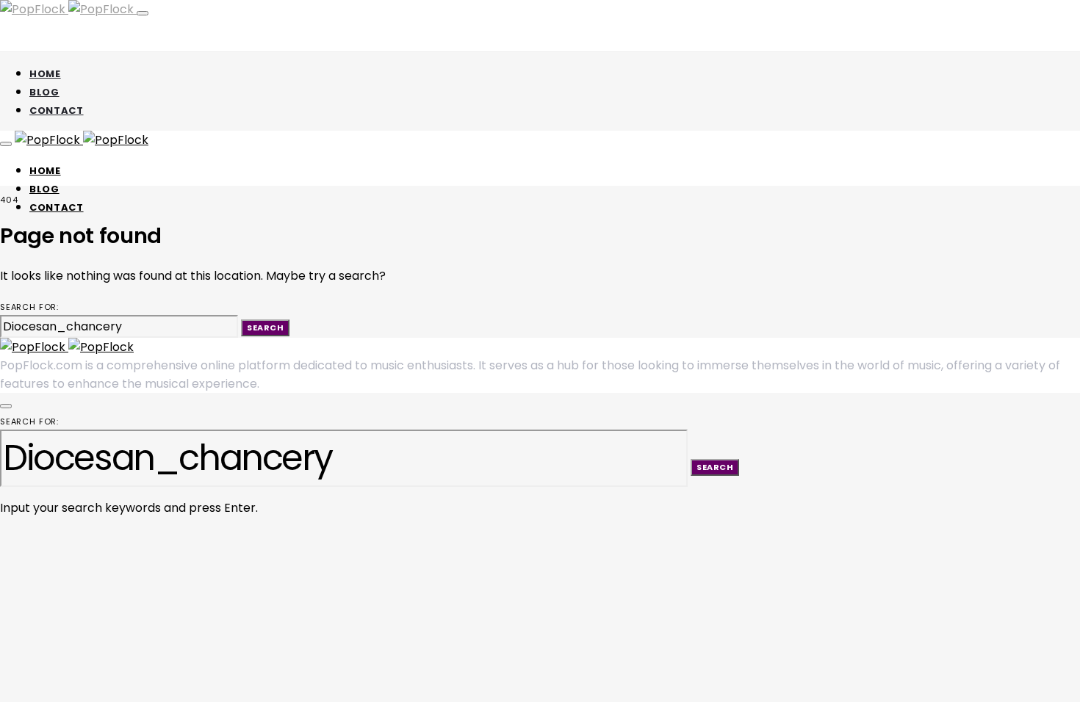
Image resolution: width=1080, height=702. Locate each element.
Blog (44, 92)
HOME (45, 74)
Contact (56, 110)
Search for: (29, 307)
